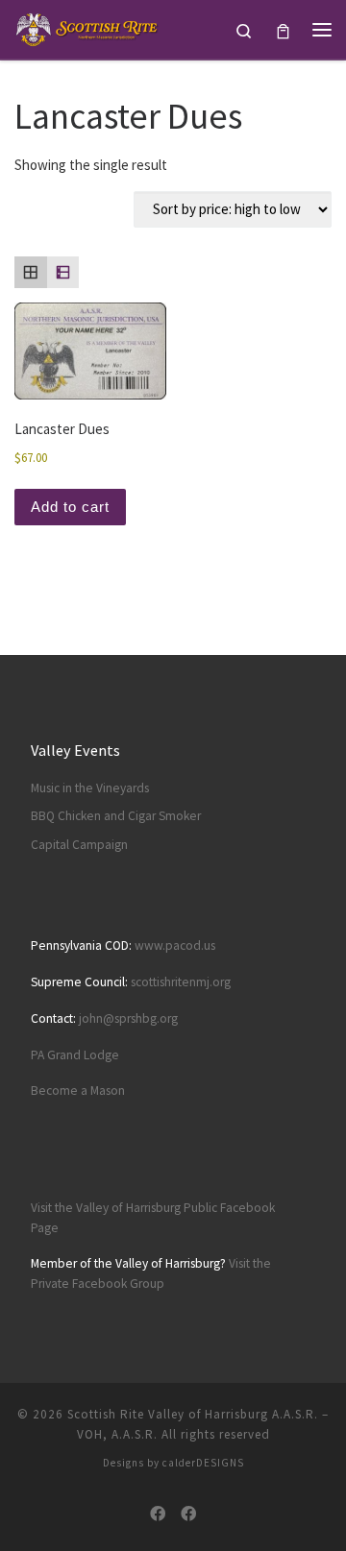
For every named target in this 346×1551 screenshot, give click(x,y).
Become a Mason (78, 1090)
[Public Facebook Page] (157, 1514)
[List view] (63, 272)
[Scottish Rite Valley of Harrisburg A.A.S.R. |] (87, 26)
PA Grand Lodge (75, 1055)
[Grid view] (30, 272)
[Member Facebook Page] (188, 1514)
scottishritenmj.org (181, 982)
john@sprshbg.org (128, 1018)
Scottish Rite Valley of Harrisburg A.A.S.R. (192, 1414)
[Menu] (322, 30)
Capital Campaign (79, 844)
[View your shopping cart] (283, 29)
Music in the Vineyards (90, 788)
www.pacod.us (175, 945)
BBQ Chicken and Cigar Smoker (116, 816)
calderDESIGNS (203, 1462)
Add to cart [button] (70, 506)
